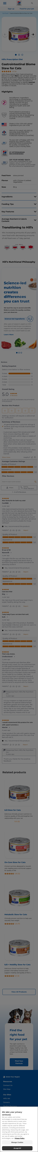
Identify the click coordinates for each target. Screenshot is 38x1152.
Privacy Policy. (20, 1138)
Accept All (17, 1148)
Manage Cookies (17, 1142)
